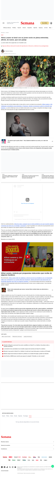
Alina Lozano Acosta (6, 336)
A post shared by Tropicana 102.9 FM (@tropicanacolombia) (27, 219)
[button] (27, 256)
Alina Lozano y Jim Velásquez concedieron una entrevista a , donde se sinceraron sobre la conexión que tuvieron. (26, 106)
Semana (3, 32)
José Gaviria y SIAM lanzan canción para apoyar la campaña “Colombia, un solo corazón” (10, 177)
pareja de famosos (28, 336)
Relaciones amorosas (17, 336)
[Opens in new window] (4, 467)
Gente (7, 32)
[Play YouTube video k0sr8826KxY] (27, 256)
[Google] (2, 467)
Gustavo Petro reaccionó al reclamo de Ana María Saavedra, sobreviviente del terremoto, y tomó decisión (30, 177)
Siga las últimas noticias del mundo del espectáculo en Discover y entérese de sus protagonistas (25, 46)
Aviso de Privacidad (6, 470)
